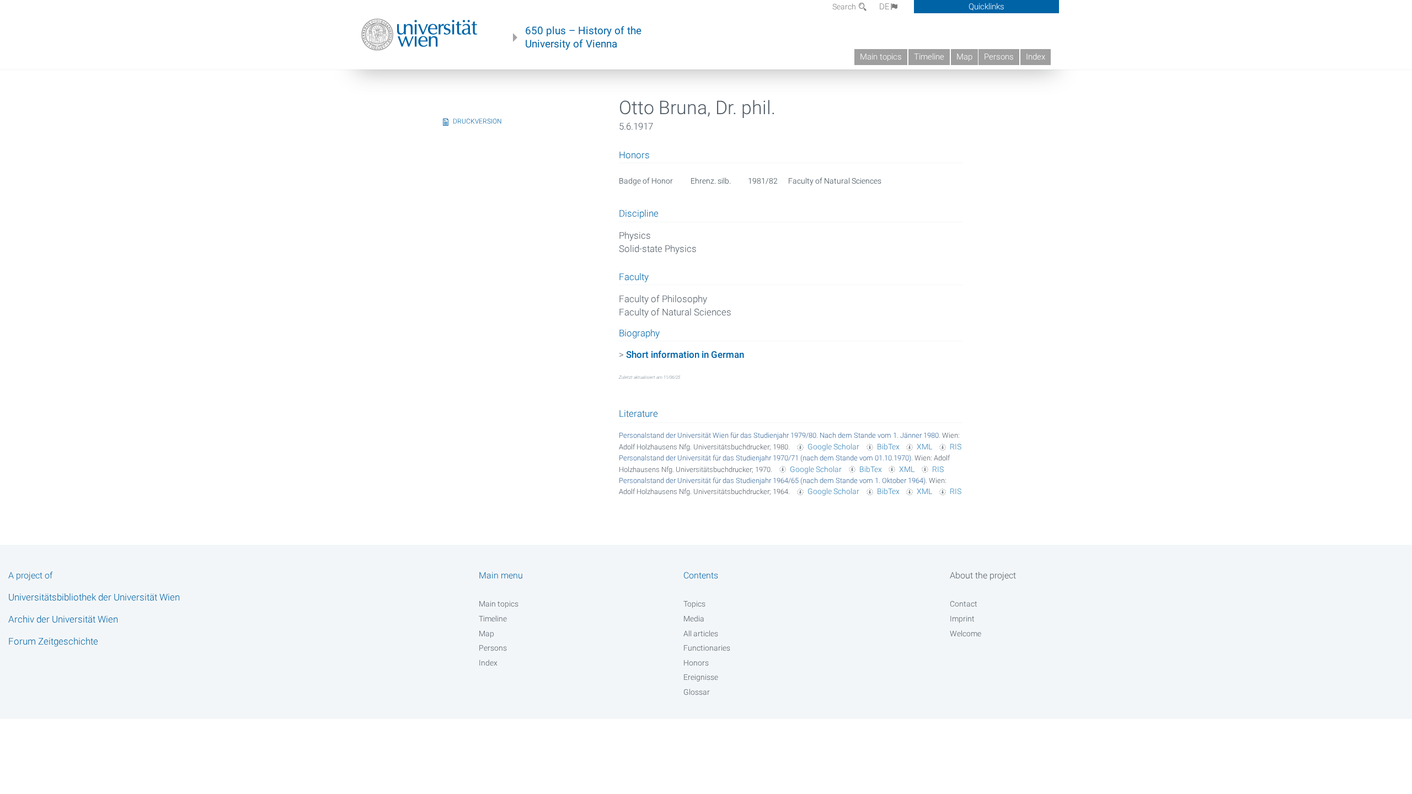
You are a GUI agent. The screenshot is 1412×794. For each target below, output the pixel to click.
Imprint (962, 618)
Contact (963, 603)
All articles (700, 633)
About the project (983, 575)
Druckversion (477, 121)
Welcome (965, 633)
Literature (638, 413)
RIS (955, 446)
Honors (696, 662)
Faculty (634, 277)
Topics (694, 603)
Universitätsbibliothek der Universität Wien (94, 597)
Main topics (881, 57)
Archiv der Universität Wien (63, 619)
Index (1035, 57)
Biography (639, 334)
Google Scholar (833, 446)
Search (845, 6)
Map (964, 57)
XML (924, 446)
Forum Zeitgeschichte (53, 641)
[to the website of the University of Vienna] (419, 35)
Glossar (696, 692)
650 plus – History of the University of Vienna (583, 37)
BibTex (888, 446)
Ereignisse (700, 677)
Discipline (639, 214)
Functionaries (706, 647)
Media (693, 618)
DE (884, 7)
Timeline (929, 57)
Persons (999, 57)
